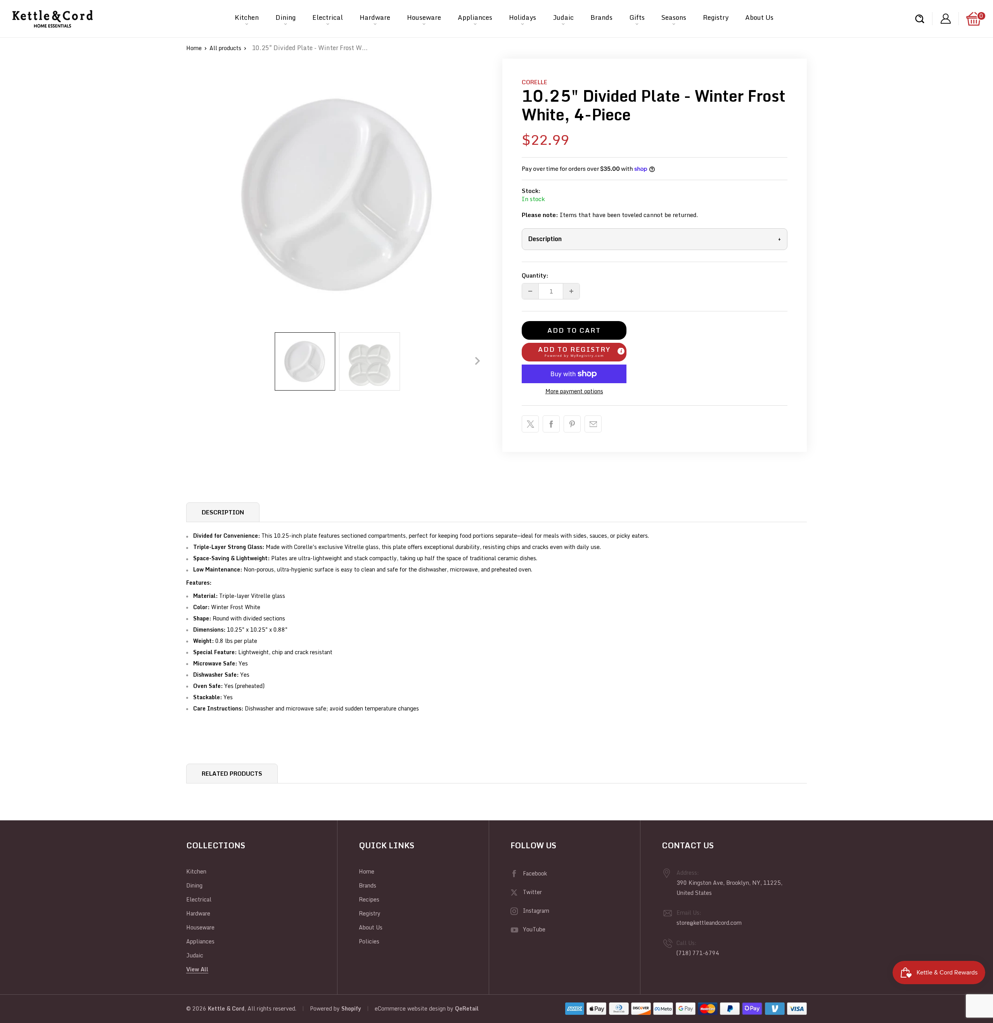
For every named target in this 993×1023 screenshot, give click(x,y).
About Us (759, 17)
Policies (369, 941)
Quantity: (535, 275)
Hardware (375, 17)
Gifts (637, 17)
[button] (574, 352)
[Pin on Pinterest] (572, 423)
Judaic (563, 17)
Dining (285, 17)
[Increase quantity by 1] (571, 291)
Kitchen (247, 17)
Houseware (424, 17)
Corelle (534, 82)
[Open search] (919, 19)
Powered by (325, 1008)
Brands (601, 17)
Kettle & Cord (226, 1008)
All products (225, 47)
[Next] (477, 361)
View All (197, 969)
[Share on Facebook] (551, 423)
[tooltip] (621, 350)
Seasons (673, 17)
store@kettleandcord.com (709, 922)
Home (194, 47)
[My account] (946, 19)
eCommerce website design (410, 1008)
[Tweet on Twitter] (530, 423)
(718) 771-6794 (697, 952)
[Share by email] (593, 423)
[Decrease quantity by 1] (530, 291)
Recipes (369, 899)
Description (654, 239)
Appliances (475, 17)
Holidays (522, 17)
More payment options (574, 391)
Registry (715, 17)
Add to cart (574, 330)
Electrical (327, 17)
